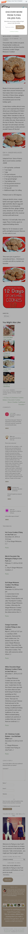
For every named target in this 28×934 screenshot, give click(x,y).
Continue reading (14, 31)
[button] (14, 1)
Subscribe (20, 27)
